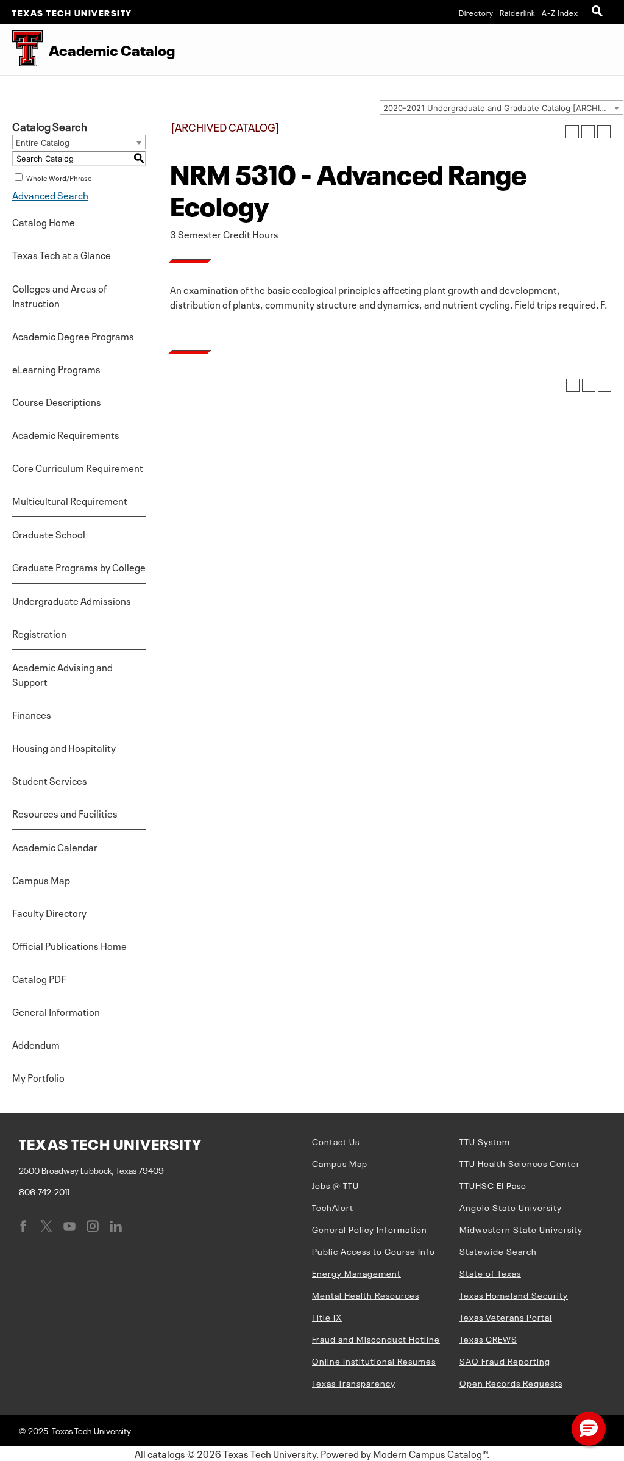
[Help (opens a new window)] (604, 131)
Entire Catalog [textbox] (42, 143)
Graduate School (48, 533)
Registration (39, 633)
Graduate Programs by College (79, 566)
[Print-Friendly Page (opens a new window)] (588, 131)
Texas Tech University (72, 12)
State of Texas (490, 1272)
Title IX (327, 1316)
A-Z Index (560, 12)
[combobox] (501, 107)
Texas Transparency (353, 1382)
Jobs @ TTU (335, 1185)
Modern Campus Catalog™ (430, 1453)
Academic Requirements (65, 434)
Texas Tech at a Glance (61, 254)
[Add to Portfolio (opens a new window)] (572, 131)
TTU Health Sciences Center (519, 1163)
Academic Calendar (55, 846)
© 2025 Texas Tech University (75, 1430)
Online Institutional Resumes (374, 1360)
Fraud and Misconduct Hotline (376, 1338)
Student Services (49, 780)
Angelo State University (510, 1207)
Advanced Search (50, 194)
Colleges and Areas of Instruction (59, 295)
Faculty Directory (49, 912)
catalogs (166, 1453)
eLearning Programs (56, 368)
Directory (476, 12)
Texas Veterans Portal (505, 1316)
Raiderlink (518, 12)
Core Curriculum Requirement (77, 467)
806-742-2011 (44, 1191)
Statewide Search (498, 1251)
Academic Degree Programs (73, 335)
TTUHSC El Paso (492, 1185)
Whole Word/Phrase (59, 177)
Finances (31, 714)
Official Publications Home (69, 945)
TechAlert (332, 1207)
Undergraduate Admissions (71, 600)
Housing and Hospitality (64, 747)
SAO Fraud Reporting (504, 1360)
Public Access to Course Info (373, 1251)
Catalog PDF (39, 978)
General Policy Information (369, 1229)
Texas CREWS (488, 1338)
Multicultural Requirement (69, 500)
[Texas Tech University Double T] (21, 49)
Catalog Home (43, 221)
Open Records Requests (510, 1382)
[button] (589, 1429)
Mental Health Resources (365, 1294)
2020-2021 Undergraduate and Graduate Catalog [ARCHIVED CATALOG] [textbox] (503, 108)
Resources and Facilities (65, 813)
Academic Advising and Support (62, 673)
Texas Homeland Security (513, 1294)
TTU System (484, 1141)
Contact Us (336, 1141)
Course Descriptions (56, 401)
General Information (56, 1011)
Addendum (36, 1044)
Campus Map (41, 879)
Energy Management (356, 1272)
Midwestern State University (521, 1229)
